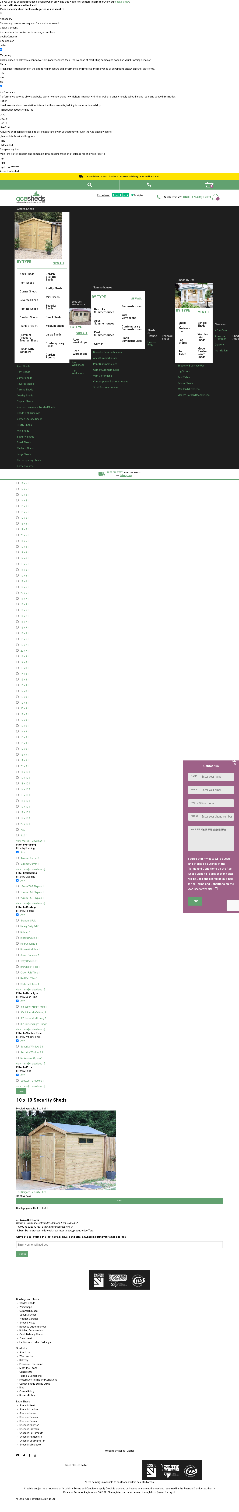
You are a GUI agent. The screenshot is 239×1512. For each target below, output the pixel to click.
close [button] (21, 1091)
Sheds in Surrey (28, 1421)
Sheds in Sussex (28, 1417)
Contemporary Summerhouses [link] (132, 328)
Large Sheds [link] (54, 334)
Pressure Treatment (221, 337)
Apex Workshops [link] (80, 341)
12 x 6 (24, 546)
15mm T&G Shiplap (32, 892)
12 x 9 (24, 720)
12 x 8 (24, 662)
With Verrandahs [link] (129, 316)
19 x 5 (24, 529)
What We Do (130, 192)
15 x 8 (24, 679)
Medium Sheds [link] (55, 325)
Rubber (25, 932)
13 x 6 (24, 552)
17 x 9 (24, 749)
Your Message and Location (207, 829)
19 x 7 (24, 645)
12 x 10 (25, 777)
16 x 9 (24, 743)
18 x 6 (24, 581)
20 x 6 (24, 593)
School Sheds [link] (202, 324)
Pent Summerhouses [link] (104, 334)
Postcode (197, 803)
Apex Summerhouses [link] (104, 322)
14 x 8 (24, 673)
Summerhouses (102, 287)
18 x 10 (25, 812)
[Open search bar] (89, 184)
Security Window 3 (31, 1052)
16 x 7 (24, 627)
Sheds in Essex (27, 1413)
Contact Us (200, 192)
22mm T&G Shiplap (32, 898)
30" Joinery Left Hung (33, 1018)
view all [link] (58, 263)
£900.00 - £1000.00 (32, 1080)
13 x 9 (24, 725)
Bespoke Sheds (167, 337)
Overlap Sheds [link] (29, 317)
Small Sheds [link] (53, 317)
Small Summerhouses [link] (132, 339)
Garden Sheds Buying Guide (34, 1383)
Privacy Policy (27, 1395)
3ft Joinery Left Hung (33, 1012)
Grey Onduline (29, 961)
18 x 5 (24, 523)
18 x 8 (24, 697)
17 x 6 (24, 575)
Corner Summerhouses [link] (106, 369)
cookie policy (122, 1)
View (119, 1200)
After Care (221, 330)
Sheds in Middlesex (30, 1444)
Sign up (22, 1254)
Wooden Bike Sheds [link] (203, 337)
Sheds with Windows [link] (27, 350)
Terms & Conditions (30, 1375)
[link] (209, 184)
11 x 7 (24, 598)
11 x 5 (24, 483)
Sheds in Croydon (29, 1429)
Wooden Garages (28, 1318)
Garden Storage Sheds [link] (51, 276)
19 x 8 (24, 702)
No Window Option (31, 1058)
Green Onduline (29, 955)
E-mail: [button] (57, 1226)
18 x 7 (24, 639)
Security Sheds (28, 1314)
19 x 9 (24, 760)
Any (22, 852)
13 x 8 (24, 668)
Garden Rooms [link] (50, 356)
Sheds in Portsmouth (31, 1432)
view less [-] (38, 841)
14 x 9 (24, 731)
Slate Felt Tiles (29, 984)
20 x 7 (24, 650)
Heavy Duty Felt (30, 926)
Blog (21, 1387)
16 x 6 (24, 569)
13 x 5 (24, 494)
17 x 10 (25, 806)
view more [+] (23, 841)
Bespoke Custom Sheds (33, 1326)
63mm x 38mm (29, 863)
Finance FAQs (151, 343)
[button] (149, 184)
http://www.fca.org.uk (163, 1492)
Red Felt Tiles (29, 978)
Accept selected (9, 171)
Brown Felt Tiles (30, 966)
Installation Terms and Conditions (38, 1379)
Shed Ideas (104, 192)
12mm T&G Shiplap (32, 886)
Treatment (25, 1338)
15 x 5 (24, 506)
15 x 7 (24, 621)
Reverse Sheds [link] (29, 300)
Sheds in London (28, 1409)
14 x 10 (25, 789)
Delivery (214, 192)
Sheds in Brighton (29, 1425)
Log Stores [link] (182, 341)
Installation (221, 350)
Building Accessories (31, 1330)
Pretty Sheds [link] (54, 288)
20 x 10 (25, 824)
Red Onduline (28, 943)
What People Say (169, 192)
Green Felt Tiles (30, 972)
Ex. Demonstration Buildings (35, 1342)
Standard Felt (29, 920)
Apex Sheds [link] (27, 274)
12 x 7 (24, 604)
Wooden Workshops (79, 303)
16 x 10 (25, 800)
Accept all (5, 5)
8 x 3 (23, 835)
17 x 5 (24, 517)
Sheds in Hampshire (30, 1436)
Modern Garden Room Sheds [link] (202, 353)
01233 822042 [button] (191, 197)
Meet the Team (28, 1368)
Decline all (31, 5)
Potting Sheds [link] (29, 308)
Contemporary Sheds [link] (55, 344)
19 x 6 (24, 587)
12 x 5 (24, 489)
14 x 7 (24, 616)
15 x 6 (24, 564)
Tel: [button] (26, 1226)
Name (194, 776)
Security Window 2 (31, 1046)
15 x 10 (25, 795)
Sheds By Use (186, 280)
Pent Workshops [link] (80, 352)
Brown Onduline (30, 949)
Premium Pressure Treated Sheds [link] (29, 337)
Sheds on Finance (152, 333)
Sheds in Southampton (32, 1440)
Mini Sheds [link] (53, 297)
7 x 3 (23, 829)
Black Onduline (29, 938)
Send (195, 901)
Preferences (18, 5)
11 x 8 (24, 656)
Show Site (186, 192)
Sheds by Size (27, 1322)
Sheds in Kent (27, 1405)
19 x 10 (25, 818)
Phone (194, 816)
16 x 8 (24, 685)
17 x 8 (24, 691)
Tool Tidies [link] (182, 353)
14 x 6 (24, 558)
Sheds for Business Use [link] (184, 327)
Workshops (25, 1307)
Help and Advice (148, 192)
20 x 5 (24, 535)
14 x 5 (24, 500)
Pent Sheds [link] (27, 282)
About (117, 192)
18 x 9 (24, 754)
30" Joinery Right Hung (34, 1024)
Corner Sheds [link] (28, 291)
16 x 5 (24, 512)
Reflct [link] (126, 1450)
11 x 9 (24, 714)
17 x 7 (24, 633)
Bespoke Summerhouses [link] (104, 311)
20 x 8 (24, 708)
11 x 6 (24, 541)
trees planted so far (76, 1465)
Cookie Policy (26, 1391)
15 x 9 (24, 737)
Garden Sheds (25, 209)
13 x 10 (25, 783)
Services (220, 324)
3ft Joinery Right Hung (33, 1006)
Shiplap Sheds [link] (29, 326)
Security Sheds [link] (51, 307)
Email (194, 789)
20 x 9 (24, 766)
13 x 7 (24, 610)
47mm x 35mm (29, 858)
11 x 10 (25, 772)
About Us (24, 1352)
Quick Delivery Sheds (31, 1334)
